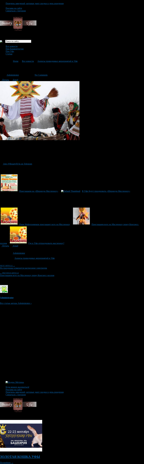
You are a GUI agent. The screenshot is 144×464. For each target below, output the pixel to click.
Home (15, 61)
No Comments (41, 75)
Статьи (9, 54)
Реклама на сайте (14, 8)
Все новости (12, 46)
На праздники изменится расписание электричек (23, 267)
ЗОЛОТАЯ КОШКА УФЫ (20, 457)
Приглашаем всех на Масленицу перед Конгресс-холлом (27, 274)
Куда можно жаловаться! (17, 387)
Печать (5, 80)
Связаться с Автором (16, 11)
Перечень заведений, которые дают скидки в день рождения (35, 3)
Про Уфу (10, 51)
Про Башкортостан (15, 49)
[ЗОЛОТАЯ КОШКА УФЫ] (21, 450)
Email (15, 80)
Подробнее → (6, 462)
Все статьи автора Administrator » (16, 303)
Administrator (13, 75)
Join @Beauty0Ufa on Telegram (17, 164)
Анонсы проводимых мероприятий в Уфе (57, 61)
